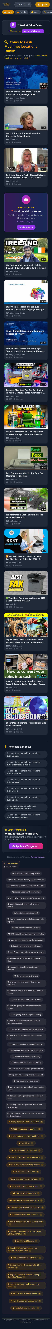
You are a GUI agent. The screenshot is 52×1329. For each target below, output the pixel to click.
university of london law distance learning (26, 898)
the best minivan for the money (27, 1056)
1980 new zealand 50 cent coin (26, 1129)
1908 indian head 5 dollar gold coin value (27, 934)
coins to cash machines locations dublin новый (23, 781)
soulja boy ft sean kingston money (26, 1014)
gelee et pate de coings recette (26, 1294)
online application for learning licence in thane (24, 959)
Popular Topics (11, 866)
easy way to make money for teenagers (26, 940)
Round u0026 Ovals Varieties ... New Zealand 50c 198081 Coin (22, 1249)
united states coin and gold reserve (26, 1186)
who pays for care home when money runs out (24, 983)
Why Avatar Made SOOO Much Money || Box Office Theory (24, 1275)
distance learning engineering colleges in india (25, 1097)
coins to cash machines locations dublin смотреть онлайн (23, 763)
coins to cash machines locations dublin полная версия (23, 816)
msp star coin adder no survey (27, 927)
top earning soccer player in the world (27, 1075)
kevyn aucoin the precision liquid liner (26, 1136)
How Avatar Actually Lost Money (26, 1258)
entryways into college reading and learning (23, 968)
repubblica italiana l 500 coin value (26, 1214)
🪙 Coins (35, 12)
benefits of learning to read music (27, 946)
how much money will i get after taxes (27, 1068)
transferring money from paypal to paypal (26, 952)
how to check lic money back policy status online (25, 1088)
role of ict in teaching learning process (26, 1164)
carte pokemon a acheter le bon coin (26, 1122)
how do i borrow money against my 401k (27, 879)
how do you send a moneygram (26, 1301)
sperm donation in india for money (26, 1062)
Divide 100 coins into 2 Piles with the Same (26, 885)
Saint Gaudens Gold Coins (26, 1172)
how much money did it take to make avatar (26, 1223)
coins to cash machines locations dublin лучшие (23, 772)
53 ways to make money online (27, 873)
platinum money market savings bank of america (25, 992)
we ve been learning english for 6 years (27, 1050)
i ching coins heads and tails (26, 1193)
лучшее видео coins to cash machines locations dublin (21, 807)
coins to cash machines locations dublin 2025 (23, 798)
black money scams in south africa (27, 999)
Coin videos (26, 1143)
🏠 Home (8, 12)
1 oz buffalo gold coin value (26, 1308)
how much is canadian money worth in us (27, 1029)
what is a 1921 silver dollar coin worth (26, 1157)
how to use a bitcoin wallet (27, 913)
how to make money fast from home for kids (25, 1036)
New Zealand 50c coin (26, 1241)
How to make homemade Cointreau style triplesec (25, 920)
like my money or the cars (27, 976)
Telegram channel (38, 857)
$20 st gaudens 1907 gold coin (26, 1150)
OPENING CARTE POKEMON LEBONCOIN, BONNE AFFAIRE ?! (25, 1232)
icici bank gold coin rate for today (26, 1179)
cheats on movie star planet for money (27, 1044)
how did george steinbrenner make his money (24, 1007)
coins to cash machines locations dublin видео (23, 754)
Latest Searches (11, 863)
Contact (29, 1322)
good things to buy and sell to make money (23, 905)
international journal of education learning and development (26, 1114)
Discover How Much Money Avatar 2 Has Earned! (24, 1266)
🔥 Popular (22, 12)
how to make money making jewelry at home (23, 1285)
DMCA (22, 1322)
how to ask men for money (27, 1081)
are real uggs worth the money (27, 892)
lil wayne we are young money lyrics (26, 1200)
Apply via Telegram (26, 846)
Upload (44, 4)
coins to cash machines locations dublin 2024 (23, 789)
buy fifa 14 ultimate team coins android (26, 1207)
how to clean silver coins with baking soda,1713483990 (23, 1021)
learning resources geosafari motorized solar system (24, 1106)
